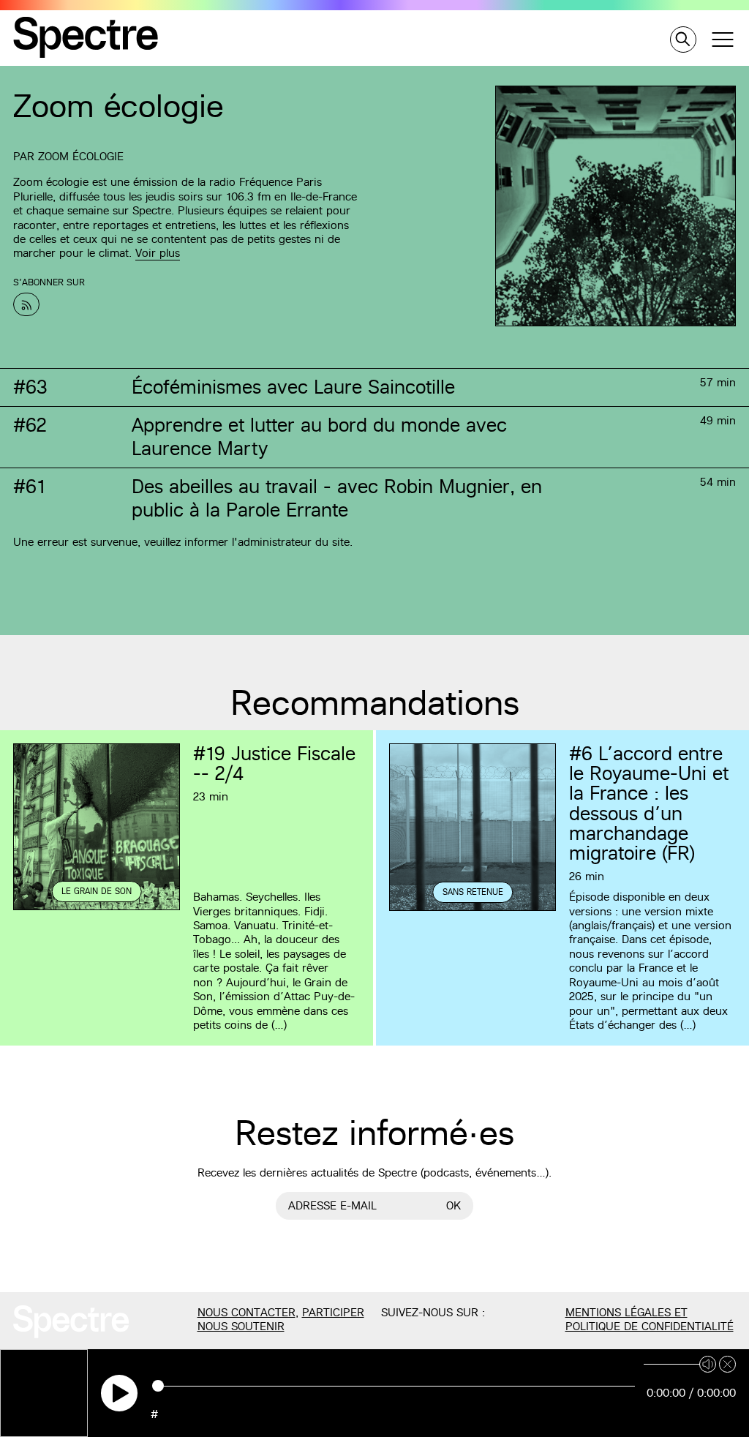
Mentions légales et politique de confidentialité (649, 1319)
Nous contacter (246, 1312)
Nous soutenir (241, 1326)
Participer (333, 1312)
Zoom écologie (81, 156)
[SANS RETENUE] (472, 908)
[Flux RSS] (26, 304)
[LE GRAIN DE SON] (96, 908)
